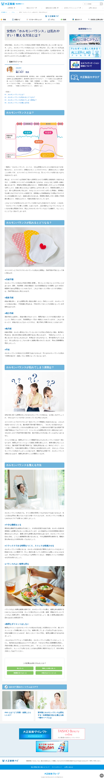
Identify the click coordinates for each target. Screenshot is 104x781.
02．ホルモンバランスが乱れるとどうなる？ (20, 97)
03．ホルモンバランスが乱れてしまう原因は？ (21, 100)
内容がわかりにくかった (49, 673)
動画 (64, 19)
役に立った (20, 668)
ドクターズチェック (35, 19)
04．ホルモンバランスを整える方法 (17, 103)
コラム (52, 19)
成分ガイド (78, 19)
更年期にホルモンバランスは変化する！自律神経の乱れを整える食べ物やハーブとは (51, 715)
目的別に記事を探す (97, 19)
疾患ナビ (17, 19)
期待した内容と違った (48, 668)
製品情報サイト (20, 4)
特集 (4, 19)
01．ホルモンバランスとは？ (15, 94)
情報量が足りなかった (20, 673)
